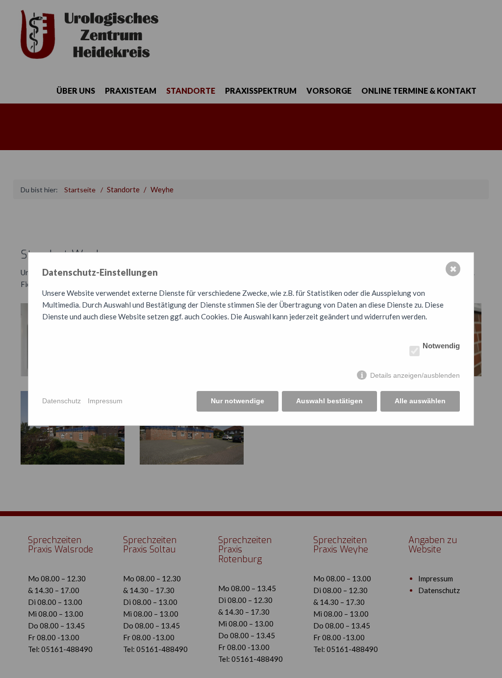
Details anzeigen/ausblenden (415, 375)
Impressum (105, 401)
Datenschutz (61, 401)
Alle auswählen (420, 401)
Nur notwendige (237, 401)
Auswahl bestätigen (329, 401)
